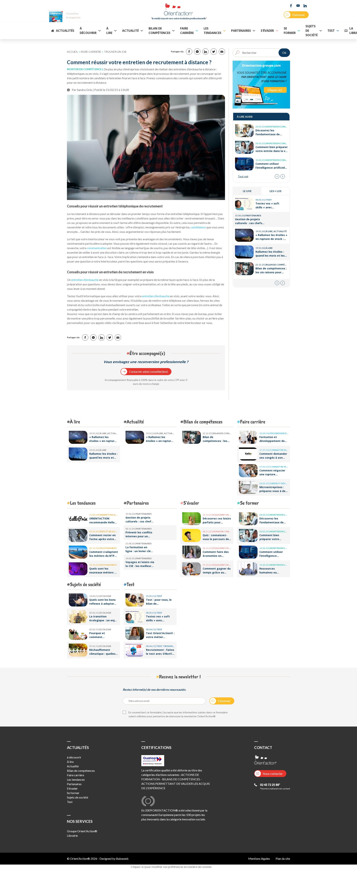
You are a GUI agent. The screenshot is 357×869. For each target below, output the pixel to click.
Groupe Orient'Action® (82, 831)
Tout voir (243, 176)
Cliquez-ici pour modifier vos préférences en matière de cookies (171, 866)
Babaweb (122, 858)
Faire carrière (187, 30)
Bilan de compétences (159, 30)
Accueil (72, 51)
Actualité (130, 31)
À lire (109, 30)
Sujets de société (311, 30)
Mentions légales (259, 858)
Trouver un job (115, 51)
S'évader (267, 31)
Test (331, 31)
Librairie (72, 835)
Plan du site (283, 858)
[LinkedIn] (305, 5)
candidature (198, 227)
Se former (290, 30)
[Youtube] (298, 5)
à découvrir (88, 30)
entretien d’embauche (85, 279)
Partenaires (241, 31)
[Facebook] (291, 5)
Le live (247, 191)
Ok (284, 52)
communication (97, 248)
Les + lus (275, 191)
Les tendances (212, 30)
